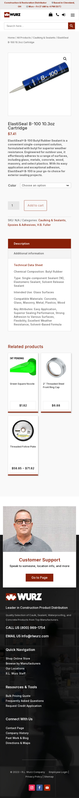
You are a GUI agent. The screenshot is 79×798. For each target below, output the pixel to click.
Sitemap (49, 776)
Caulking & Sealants (44, 37)
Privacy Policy (34, 776)
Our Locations (15, 668)
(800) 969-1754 (32, 628)
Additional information (29, 253)
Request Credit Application (24, 705)
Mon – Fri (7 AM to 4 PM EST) (45, 6)
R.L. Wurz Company (33, 771)
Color (12, 185)
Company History (17, 733)
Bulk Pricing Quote (18, 695)
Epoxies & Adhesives (22, 224)
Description (22, 243)
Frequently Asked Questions (25, 700)
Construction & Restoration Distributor (25, 2)
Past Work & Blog (17, 738)
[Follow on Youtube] (47, 788)
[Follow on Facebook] (39, 788)
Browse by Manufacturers (23, 663)
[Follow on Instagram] (32, 788)
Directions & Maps (18, 743)
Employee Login (58, 771)
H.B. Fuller (44, 224)
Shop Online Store (18, 658)
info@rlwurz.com (35, 636)
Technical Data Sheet (28, 265)
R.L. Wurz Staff (16, 673)
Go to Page (39, 577)
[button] (65, 58)
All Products (24, 37)
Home (11, 37)
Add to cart (35, 205)
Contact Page (15, 728)
